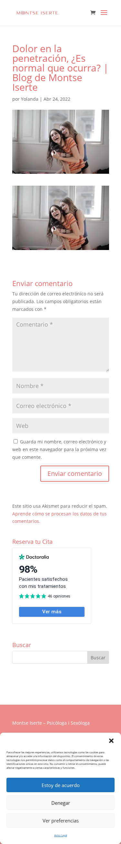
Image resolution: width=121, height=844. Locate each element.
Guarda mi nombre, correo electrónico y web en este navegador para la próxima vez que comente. (59, 449)
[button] (111, 740)
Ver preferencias (61, 820)
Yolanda (29, 99)
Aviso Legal (60, 835)
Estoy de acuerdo (61, 785)
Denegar (60, 803)
